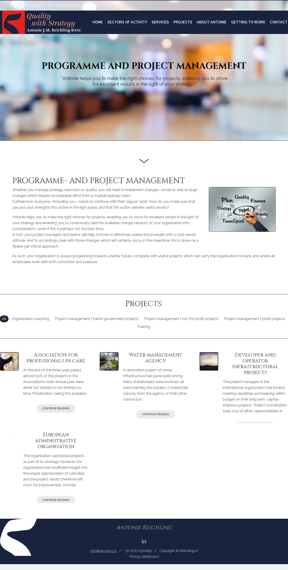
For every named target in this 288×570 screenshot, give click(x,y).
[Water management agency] (109, 361)
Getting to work (248, 22)
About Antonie (212, 22)
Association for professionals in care (56, 358)
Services (160, 22)
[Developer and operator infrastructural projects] (209, 361)
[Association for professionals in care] (9, 361)
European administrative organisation (56, 441)
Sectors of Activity (127, 22)
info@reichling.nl (67, 5)
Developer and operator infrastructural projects (255, 364)
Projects (182, 22)
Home (97, 22)
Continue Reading (56, 408)
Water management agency (155, 358)
